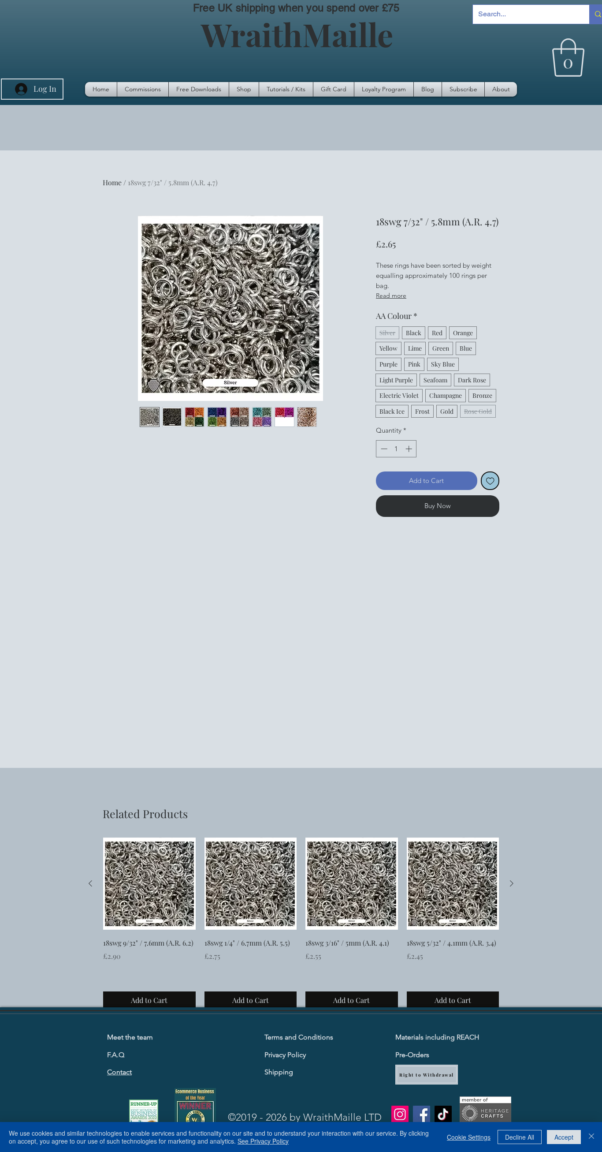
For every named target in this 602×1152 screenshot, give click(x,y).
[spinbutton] (396, 449)
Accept (563, 1137)
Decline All (519, 1137)
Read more (391, 295)
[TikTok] (443, 1114)
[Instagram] (400, 1114)
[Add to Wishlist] (490, 480)
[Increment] (410, 449)
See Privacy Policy (263, 1141)
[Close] (591, 1137)
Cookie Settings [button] (469, 1137)
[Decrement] (383, 449)
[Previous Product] (90, 883)
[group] (301, 923)
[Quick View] (149, 884)
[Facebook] (421, 1114)
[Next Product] (511, 883)
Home (112, 182)
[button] (568, 57)
